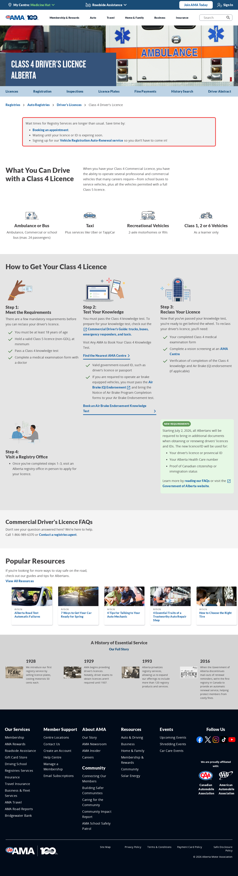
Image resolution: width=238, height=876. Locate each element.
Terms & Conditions (159, 847)
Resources (131, 729)
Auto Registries (38, 105)
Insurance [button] (182, 17)
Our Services (17, 729)
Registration (42, 91)
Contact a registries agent (57, 535)
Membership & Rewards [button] (64, 17)
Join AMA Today (196, 5)
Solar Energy (130, 776)
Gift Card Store (16, 757)
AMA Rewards (15, 744)
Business (128, 744)
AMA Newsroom (94, 744)
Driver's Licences (69, 105)
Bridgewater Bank (18, 815)
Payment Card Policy (189, 847)
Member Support (60, 729)
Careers (88, 757)
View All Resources (20, 581)
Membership (14, 737)
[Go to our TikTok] (223, 739)
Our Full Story (119, 649)
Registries (13, 105)
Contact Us (52, 744)
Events (166, 729)
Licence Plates (109, 91)
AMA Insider (91, 751)
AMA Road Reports (19, 809)
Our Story (89, 737)
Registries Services (19, 770)
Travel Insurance (17, 784)
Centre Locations (56, 737)
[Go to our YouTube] (231, 739)
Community (93, 767)
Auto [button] (93, 17)
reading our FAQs (197, 481)
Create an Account (57, 751)
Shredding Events (173, 744)
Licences (12, 91)
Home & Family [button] (134, 17)
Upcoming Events (173, 737)
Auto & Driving (132, 737)
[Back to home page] (22, 17)
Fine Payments (145, 91)
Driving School (16, 764)
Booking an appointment (50, 130)
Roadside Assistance (20, 751)
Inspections (75, 91)
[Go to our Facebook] (199, 739)
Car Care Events (171, 751)
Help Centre (53, 757)
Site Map (105, 847)
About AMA (94, 729)
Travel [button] (110, 17)
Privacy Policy (133, 847)
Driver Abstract (219, 91)
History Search (182, 91)
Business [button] (160, 17)
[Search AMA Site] (228, 17)
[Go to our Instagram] (215, 739)
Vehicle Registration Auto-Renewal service (91, 140)
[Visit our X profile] (207, 739)
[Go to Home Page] (32, 850)
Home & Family (132, 751)
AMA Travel (13, 802)
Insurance (12, 777)
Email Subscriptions (59, 776)
